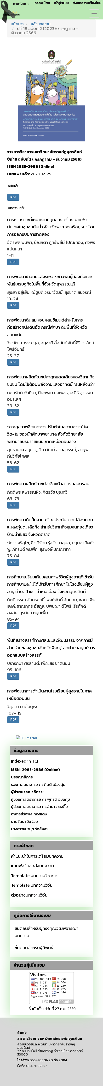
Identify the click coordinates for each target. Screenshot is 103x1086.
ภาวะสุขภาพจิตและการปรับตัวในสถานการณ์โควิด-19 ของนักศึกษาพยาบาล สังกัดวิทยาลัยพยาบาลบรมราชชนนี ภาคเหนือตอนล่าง (47, 434)
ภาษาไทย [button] (20, 3)
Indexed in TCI (24, 761)
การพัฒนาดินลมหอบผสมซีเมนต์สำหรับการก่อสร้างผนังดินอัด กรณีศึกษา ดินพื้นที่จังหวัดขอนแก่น (47, 327)
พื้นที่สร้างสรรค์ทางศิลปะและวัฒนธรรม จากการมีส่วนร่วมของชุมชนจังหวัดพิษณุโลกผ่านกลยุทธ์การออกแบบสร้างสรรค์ (51, 647)
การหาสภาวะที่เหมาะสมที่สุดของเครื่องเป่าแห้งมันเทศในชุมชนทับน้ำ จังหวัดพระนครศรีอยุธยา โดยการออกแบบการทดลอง (51, 226)
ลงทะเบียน (42, 3)
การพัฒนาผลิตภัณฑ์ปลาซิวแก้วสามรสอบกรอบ (48, 483)
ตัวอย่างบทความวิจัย (29, 895)
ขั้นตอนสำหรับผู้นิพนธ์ (34, 947)
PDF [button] (13, 197)
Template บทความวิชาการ (34, 875)
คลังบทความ (41, 24)
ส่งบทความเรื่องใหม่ (87, 3)
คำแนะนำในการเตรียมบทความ (37, 856)
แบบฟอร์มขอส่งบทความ (32, 865)
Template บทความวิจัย (31, 885)
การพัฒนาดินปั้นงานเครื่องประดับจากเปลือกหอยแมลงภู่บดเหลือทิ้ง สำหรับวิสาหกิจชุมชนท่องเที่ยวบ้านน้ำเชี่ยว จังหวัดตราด (50, 527)
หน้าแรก (17, 24)
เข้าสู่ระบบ (61, 3)
